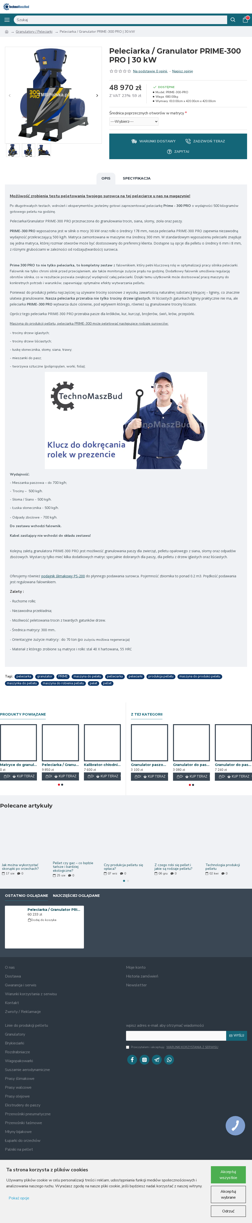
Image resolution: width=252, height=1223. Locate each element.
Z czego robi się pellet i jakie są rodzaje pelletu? (173, 867)
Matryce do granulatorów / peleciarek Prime (18, 765)
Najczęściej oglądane (76, 896)
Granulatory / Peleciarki (34, 31)
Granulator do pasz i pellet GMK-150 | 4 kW (233, 765)
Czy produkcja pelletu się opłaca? (123, 867)
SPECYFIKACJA (137, 178)
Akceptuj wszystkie (228, 1174)
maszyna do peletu (87, 676)
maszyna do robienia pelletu (63, 683)
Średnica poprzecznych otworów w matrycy (146, 113)
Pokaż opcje (19, 1198)
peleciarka (23, 676)
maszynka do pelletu (22, 683)
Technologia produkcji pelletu (222, 867)
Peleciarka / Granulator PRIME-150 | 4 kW (60, 765)
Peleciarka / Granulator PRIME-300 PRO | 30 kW (55, 909)
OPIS (105, 178)
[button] (9, 95)
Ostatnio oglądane (26, 896)
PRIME (63, 676)
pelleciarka (115, 676)
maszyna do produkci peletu (199, 676)
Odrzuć (228, 1211)
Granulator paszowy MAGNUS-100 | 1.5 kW (149, 765)
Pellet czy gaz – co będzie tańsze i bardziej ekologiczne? (73, 866)
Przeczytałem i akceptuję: (174, 1047)
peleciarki (135, 676)
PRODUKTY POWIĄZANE (23, 714)
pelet (93, 683)
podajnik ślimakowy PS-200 (63, 576)
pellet (107, 683)
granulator (44, 676)
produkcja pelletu (160, 676)
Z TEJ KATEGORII (146, 714)
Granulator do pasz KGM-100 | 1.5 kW (191, 765)
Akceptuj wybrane (228, 1194)
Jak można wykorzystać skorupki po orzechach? (20, 867)
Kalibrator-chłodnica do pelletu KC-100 (102, 765)
